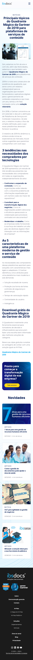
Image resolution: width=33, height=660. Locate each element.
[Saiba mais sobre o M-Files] (15, 587)
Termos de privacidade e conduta (16, 653)
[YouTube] (20, 647)
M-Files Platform (16, 615)
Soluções (17, 621)
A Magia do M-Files (16, 612)
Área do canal (16, 633)
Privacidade (17, 640)
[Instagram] (12, 647)
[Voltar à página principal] (16, 576)
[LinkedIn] (15, 647)
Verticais (16, 628)
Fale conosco (12, 385)
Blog (16, 637)
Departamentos (16, 624)
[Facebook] (17, 647)
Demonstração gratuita (16, 599)
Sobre (17, 596)
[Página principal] (7, 3)
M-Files (16, 608)
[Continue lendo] (16, 422)
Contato (16, 603)
